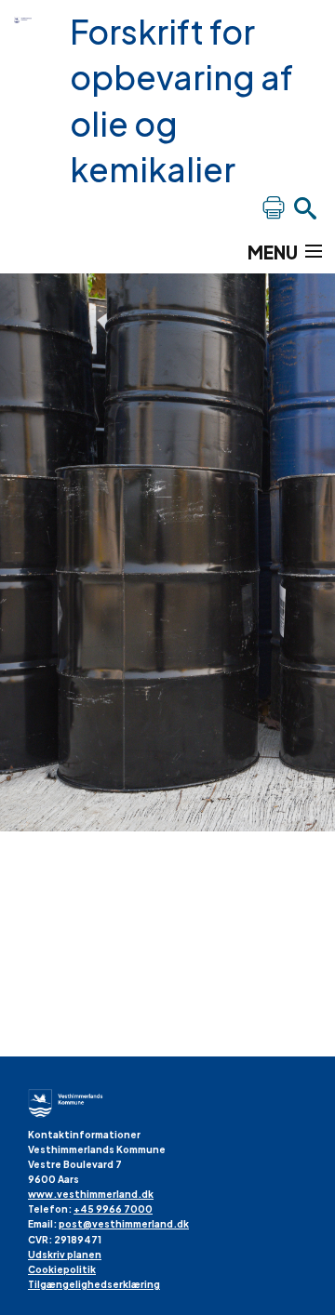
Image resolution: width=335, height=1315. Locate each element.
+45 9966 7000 (113, 1209)
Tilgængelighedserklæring (94, 1284)
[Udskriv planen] (273, 207)
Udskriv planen (64, 1254)
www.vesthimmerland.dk (91, 1194)
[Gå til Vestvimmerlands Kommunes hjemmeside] (28, 18)
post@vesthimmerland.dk (124, 1223)
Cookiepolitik (62, 1269)
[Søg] (305, 207)
